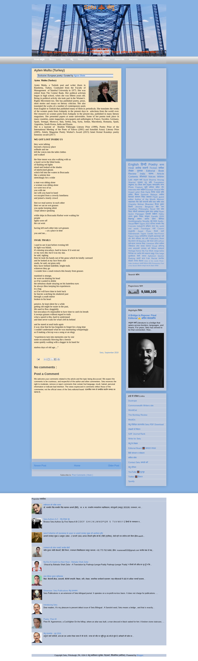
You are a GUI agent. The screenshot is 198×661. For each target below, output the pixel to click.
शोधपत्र (143, 176)
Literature (150, 244)
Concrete (132, 226)
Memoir (160, 199)
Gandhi (150, 234)
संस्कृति (150, 236)
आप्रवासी (136, 248)
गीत (137, 202)
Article (160, 173)
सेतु (71, 59)
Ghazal (157, 189)
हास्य (156, 241)
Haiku (161, 214)
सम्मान (139, 219)
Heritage (131, 251)
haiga (161, 254)
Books (52, 59)
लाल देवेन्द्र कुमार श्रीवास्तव (53, 576)
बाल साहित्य (141, 189)
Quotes (161, 256)
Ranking (131, 258)
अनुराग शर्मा (137, 180)
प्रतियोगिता (143, 236)
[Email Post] (38, 359)
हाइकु (153, 254)
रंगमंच (136, 261)
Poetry (153, 164)
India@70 (141, 226)
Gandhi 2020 (157, 216)
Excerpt (149, 189)
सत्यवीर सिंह (160, 224)
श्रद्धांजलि (131, 231)
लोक (137, 246)
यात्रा (155, 221)
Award (140, 231)
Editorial (150, 170)
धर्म (149, 248)
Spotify (131, 481)
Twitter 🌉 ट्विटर (135, 476)
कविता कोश (132, 457)
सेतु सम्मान (132, 241)
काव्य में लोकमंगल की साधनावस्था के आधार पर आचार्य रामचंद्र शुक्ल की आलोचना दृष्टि (73, 533)
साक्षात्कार (131, 202)
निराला (161, 239)
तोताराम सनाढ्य (141, 266)
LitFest (161, 241)
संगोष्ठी (156, 266)
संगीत (149, 263)
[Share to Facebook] (55, 359)
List (130, 179)
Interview (132, 189)
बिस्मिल (161, 219)
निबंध (143, 197)
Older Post (113, 465)
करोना (147, 219)
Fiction (153, 168)
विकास (141, 261)
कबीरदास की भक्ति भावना (52, 505)
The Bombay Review (137, 415)
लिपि (138, 256)
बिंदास (137, 194)
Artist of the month (151, 261)
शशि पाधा (152, 202)
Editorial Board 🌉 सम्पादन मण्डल (142, 448)
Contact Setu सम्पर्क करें (138, 462)
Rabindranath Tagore (137, 234)
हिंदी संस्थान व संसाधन (136, 453)
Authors (93, 59)
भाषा (162, 209)
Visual (154, 246)
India (142, 173)
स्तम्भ (151, 173)
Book (161, 170)
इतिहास (148, 226)
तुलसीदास (131, 256)
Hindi (131, 168)
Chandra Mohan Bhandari (141, 204)
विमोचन (153, 248)
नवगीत (139, 254)
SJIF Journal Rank (136, 434)
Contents (133, 176)
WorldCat (132, 410)
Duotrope (132, 401)
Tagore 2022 (144, 224)
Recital (154, 258)
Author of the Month (145, 199)
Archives (133, 59)
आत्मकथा (141, 211)
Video (136, 236)
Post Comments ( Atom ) (82, 475)
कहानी (145, 168)
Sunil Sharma (149, 180)
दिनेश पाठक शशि (157, 192)
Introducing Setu (50, 605)
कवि (150, 182)
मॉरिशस (138, 239)
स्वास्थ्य (148, 246)
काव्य (162, 164)
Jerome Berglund (144, 206)
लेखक (131, 170)
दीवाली (130, 261)
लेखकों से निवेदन (134, 429)
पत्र (158, 209)
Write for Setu (134, 438)
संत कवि (145, 239)
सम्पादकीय (156, 184)
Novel (152, 209)
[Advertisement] (146, 112)
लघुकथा (131, 184)
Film (157, 254)
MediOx (131, 419)
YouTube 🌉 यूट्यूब (136, 472)
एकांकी (141, 263)
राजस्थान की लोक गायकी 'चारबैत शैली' (56, 548)
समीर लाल (160, 202)
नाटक (152, 241)
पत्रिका (146, 263)
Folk (148, 258)
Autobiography (135, 221)
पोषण (154, 219)
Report (131, 236)
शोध (162, 189)
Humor (138, 251)
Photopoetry (156, 263)
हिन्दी (143, 164)
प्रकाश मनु (142, 182)
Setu (63, 59)
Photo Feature (135, 187)
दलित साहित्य (159, 244)
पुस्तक (140, 170)
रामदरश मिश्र (140, 244)
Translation (159, 182)
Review (132, 173)
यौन (143, 254)
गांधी (153, 229)
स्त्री (162, 231)
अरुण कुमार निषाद (135, 216)
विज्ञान (136, 223)
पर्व (137, 241)
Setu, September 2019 (109, 352)
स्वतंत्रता (161, 248)
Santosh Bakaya (149, 194)
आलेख (138, 168)
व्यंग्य (162, 184)
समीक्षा (161, 168)
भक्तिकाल (131, 246)
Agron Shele (79, 76)
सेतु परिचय (132, 467)
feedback (136, 263)
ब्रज (143, 258)
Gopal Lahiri (134, 192)
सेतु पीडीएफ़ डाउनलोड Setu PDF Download (146, 424)
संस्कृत (147, 216)
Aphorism (152, 256)
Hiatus (81, 59)
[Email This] (45, 359)
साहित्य (154, 214)
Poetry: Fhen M (50, 619)
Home (77, 465)
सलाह (143, 246)
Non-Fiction (159, 234)
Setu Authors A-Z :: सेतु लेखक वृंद (56, 519)
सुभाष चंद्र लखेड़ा (152, 211)
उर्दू (151, 221)
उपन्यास (143, 248)
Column (161, 229)
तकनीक (161, 258)
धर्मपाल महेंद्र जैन (156, 187)
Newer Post (40, 465)
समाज (144, 256)
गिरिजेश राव (132, 254)
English (133, 164)
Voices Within (156, 176)
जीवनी (135, 211)
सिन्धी (156, 231)
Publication (153, 239)
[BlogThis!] (48, 359)
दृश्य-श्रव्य (131, 244)
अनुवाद (148, 184)
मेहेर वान (160, 206)
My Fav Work (148, 251)
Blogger (140, 655)
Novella (145, 221)
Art (136, 184)
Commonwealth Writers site (141, 405)
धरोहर (130, 194)
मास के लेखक (150, 266)
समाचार (149, 197)
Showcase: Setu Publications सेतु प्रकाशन (60, 591)
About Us (119, 59)
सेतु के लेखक (133, 443)
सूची (145, 187)
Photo (148, 231)
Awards (106, 59)
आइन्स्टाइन (157, 236)
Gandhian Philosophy (138, 209)
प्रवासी (148, 214)
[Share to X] (51, 359)
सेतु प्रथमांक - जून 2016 (52, 633)
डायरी (138, 258)
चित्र (130, 211)
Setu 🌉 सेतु (99, 7)
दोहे (148, 241)
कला (153, 226)
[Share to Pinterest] (58, 359)
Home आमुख (39, 59)
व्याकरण (147, 254)
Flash (155, 197)
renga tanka (159, 251)
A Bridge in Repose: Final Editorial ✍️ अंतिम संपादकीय (142, 316)
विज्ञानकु (131, 219)
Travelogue (145, 229)
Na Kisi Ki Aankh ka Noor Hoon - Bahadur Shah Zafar (65, 562)
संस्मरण (137, 197)
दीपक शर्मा (142, 184)
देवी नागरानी (143, 202)
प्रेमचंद (152, 224)
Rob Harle (145, 192)
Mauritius (142, 241)
